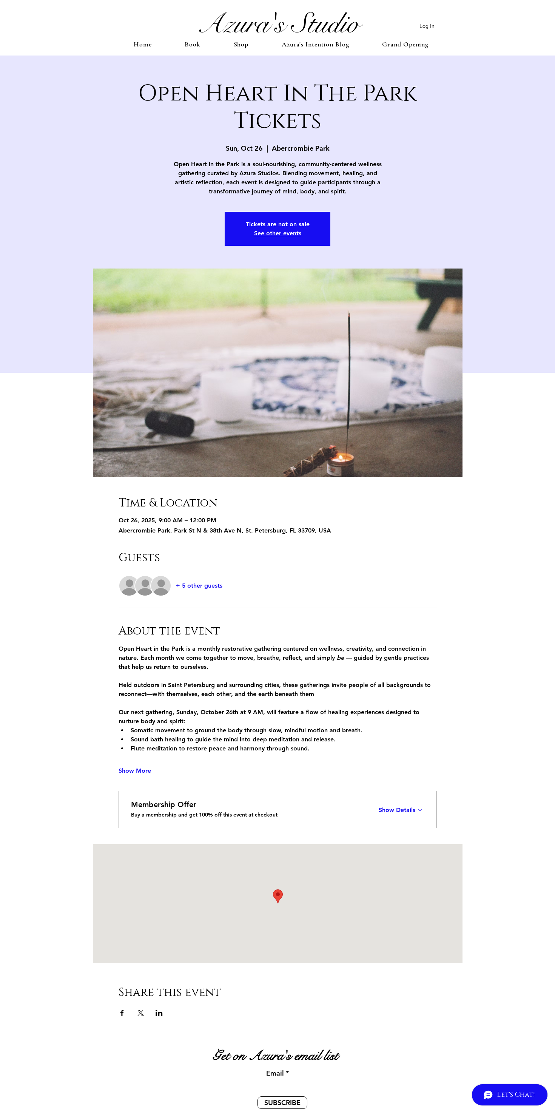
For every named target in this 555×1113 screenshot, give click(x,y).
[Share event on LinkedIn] (159, 1013)
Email (275, 1073)
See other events (277, 233)
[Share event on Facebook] (122, 1013)
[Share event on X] (140, 1013)
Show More (135, 770)
